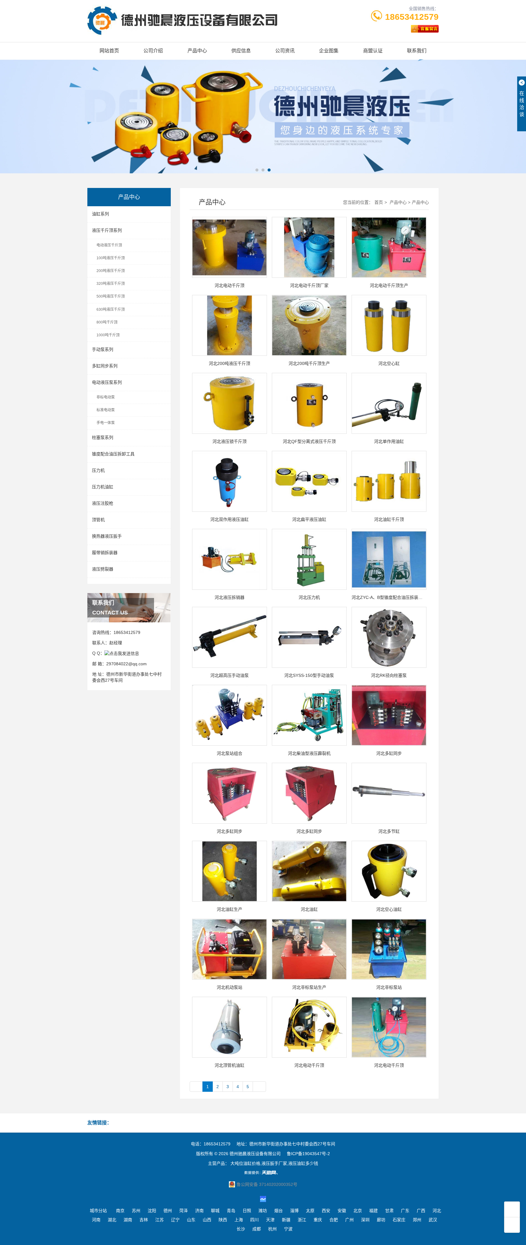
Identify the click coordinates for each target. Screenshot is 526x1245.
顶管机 (98, 519)
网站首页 (109, 50)
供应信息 (241, 50)
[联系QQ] (121, 653)
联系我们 (416, 50)
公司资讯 (285, 50)
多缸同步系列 (104, 365)
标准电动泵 (105, 410)
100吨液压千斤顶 (110, 258)
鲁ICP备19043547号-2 (308, 1153)
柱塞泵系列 (102, 437)
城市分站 (98, 1210)
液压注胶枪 (102, 503)
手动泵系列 (102, 349)
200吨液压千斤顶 (110, 271)
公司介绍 (153, 50)
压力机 (98, 470)
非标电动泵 (105, 397)
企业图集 (328, 50)
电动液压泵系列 (107, 382)
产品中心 (197, 50)
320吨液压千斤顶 (110, 283)
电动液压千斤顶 (109, 245)
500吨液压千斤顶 (110, 296)
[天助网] (263, 1172)
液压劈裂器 (102, 569)
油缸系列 (100, 213)
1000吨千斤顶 (108, 335)
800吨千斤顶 (106, 322)
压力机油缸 (102, 486)
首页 (378, 202)
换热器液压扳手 (107, 536)
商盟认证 (373, 50)
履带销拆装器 (104, 552)
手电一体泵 (105, 423)
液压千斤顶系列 (107, 230)
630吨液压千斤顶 (110, 309)
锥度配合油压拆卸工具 (113, 453)
